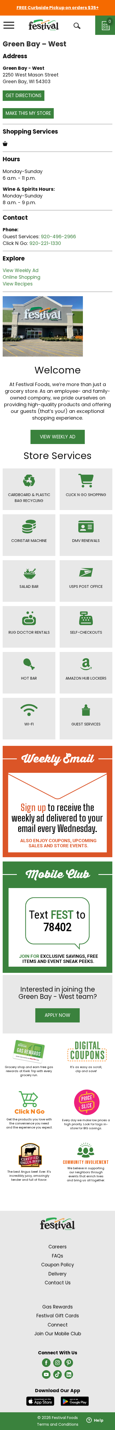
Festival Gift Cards (57, 1315)
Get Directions (23, 95)
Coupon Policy (57, 1265)
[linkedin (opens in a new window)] (68, 1376)
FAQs (57, 1256)
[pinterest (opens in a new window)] (68, 1364)
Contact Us (58, 1282)
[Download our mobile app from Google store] (75, 1401)
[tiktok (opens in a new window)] (57, 1376)
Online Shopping (21, 277)
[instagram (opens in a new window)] (57, 1364)
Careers (57, 1247)
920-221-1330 (45, 243)
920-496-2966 (58, 236)
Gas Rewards (57, 1307)
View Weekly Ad (21, 270)
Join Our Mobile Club (57, 1333)
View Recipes (18, 284)
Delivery (57, 1274)
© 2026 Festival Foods (57, 1417)
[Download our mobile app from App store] (40, 1401)
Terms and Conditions (57, 1424)
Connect (58, 1325)
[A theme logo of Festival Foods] (44, 25)
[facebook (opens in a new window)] (46, 1364)
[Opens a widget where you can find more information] (95, 1420)
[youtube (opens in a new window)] (46, 1376)
